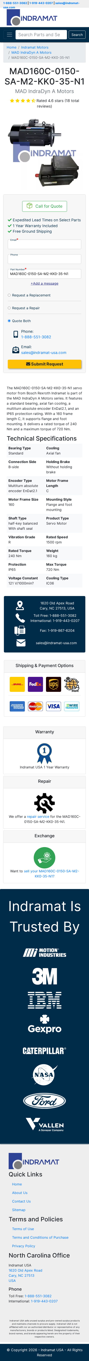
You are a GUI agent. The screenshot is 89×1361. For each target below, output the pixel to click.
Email (13, 239)
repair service (38, 816)
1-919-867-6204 (61, 630)
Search (77, 35)
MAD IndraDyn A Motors (31, 52)
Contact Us (21, 1201)
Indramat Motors (34, 47)
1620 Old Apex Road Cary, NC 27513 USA (25, 1275)
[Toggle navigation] (9, 34)
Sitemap (18, 1210)
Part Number (17, 269)
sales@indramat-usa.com (43, 352)
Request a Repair (26, 308)
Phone (14, 254)
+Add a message (44, 283)
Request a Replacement (31, 295)
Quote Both (21, 321)
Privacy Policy (23, 1246)
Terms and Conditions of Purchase (40, 1237)
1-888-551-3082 (15, 3)
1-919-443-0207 (41, 3)
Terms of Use (23, 1229)
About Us (19, 1193)
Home (11, 47)
